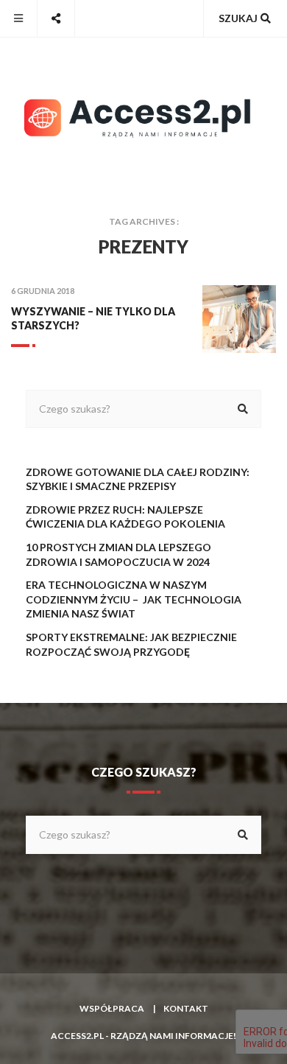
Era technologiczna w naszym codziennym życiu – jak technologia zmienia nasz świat (133, 599)
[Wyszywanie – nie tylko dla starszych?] (239, 318)
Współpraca (111, 1008)
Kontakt (185, 1008)
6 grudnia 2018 (42, 290)
